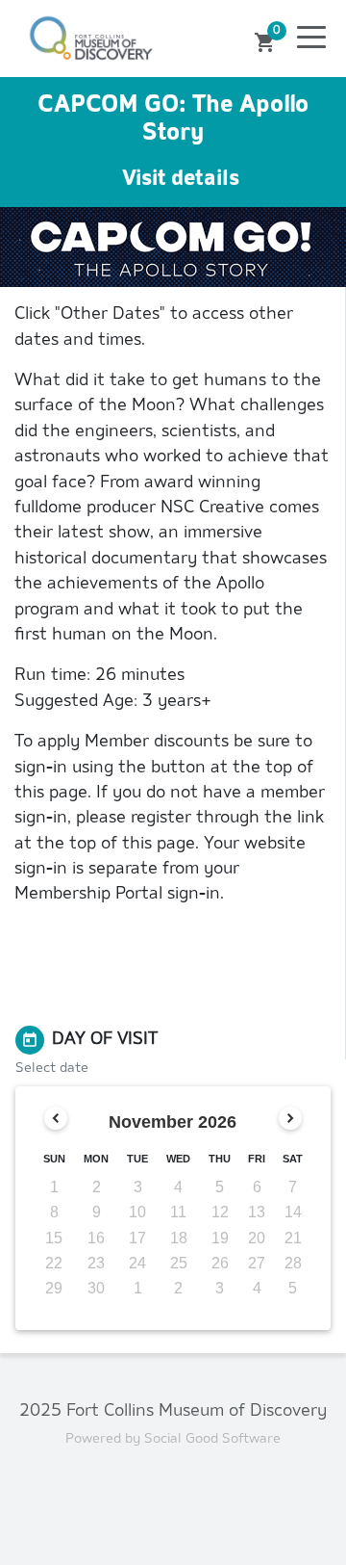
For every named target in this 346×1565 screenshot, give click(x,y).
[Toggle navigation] (311, 39)
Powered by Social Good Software (173, 1439)
